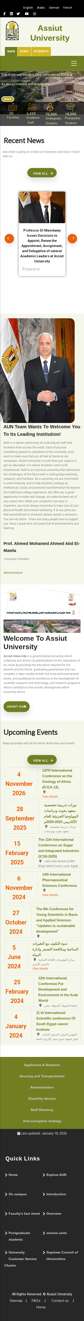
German (54, 7)
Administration (42, 1087)
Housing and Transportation (42, 1076)
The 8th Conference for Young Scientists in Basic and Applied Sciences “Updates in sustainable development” (57, 920)
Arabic (41, 7)
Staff (24, 51)
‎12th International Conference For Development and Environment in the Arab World (58, 989)
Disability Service (42, 1098)
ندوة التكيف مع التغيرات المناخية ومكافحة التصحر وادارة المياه (55, 949)
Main (11, 51)
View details (50, 796)
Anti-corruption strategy (42, 1121)
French (67, 7)
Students (41, 51)
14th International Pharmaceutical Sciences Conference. (60, 880)
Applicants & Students (42, 1065)
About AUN (16, 706)
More (7, 99)
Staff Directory (42, 1110)
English (28, 7)
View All (40, 173)
